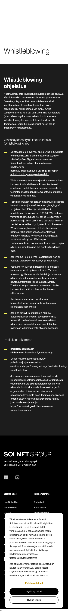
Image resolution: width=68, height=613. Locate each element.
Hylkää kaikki (34, 600)
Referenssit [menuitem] (40, 507)
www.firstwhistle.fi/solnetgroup (36, 352)
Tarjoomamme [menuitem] (41, 493)
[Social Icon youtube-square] (17, 477)
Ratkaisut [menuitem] (39, 502)
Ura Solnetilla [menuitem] (11, 502)
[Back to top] (63, 608)
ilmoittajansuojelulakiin (33, 170)
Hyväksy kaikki (34, 591)
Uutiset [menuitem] (7, 513)
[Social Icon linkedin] (7, 477)
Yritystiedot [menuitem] (10, 493)
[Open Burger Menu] (62, 7)
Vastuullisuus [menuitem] (10, 507)
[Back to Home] (18, 7)
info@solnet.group (41, 105)
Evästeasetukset (34, 583)
